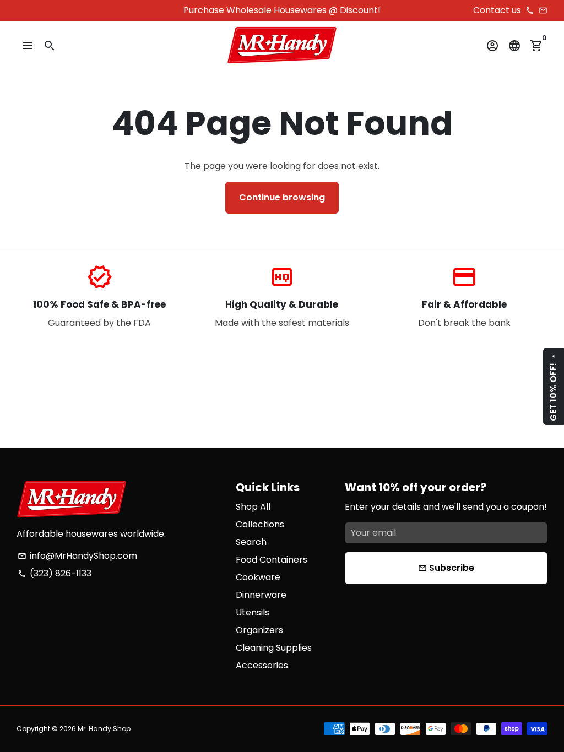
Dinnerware (261, 594)
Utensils (252, 612)
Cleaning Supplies (274, 647)
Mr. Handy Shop (104, 728)
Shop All (253, 506)
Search (251, 542)
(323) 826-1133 (54, 573)
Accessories (262, 665)
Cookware (258, 577)
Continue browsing (282, 197)
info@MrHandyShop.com (77, 555)
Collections (260, 524)
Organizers (259, 630)
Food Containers (271, 559)
